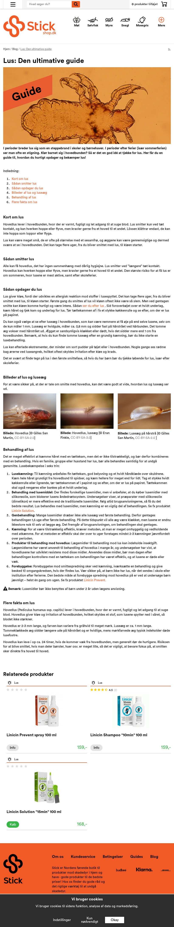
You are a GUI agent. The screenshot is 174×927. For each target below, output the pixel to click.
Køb (13, 824)
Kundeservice (83, 857)
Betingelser (113, 857)
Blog (154, 857)
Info (12, 747)
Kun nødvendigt (89, 920)
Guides (136, 857)
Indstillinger (62, 920)
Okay (115, 920)
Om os (57, 857)
